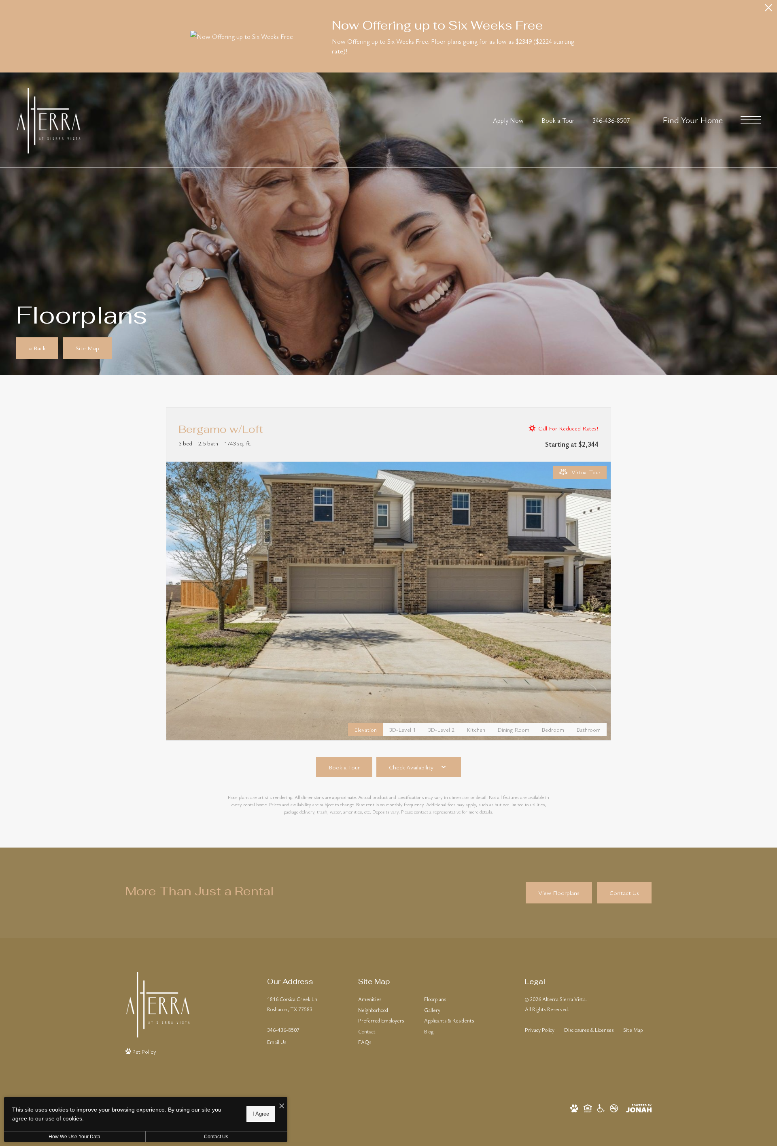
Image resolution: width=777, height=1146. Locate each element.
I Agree (261, 1114)
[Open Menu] (751, 120)
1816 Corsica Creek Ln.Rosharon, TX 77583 (292, 1004)
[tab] (402, 729)
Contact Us (216, 1137)
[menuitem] (384, 999)
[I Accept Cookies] (281, 1106)
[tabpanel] (388, 601)
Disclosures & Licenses (589, 1029)
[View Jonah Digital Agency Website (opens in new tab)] (639, 1107)
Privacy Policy (539, 1029)
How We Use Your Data (74, 1137)
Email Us (276, 1042)
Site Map (633, 1029)
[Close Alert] (768, 10)
